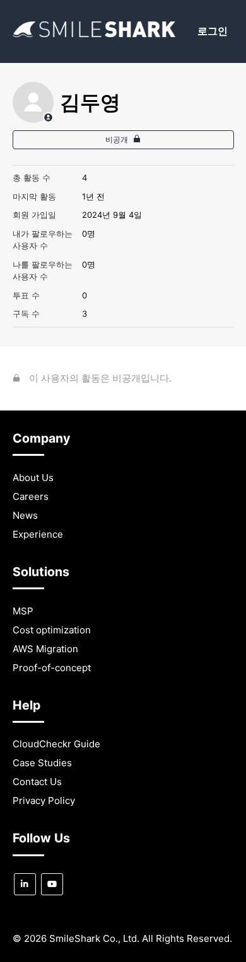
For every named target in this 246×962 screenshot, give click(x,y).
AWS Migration (45, 649)
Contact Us (37, 782)
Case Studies (42, 763)
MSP (23, 611)
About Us (33, 478)
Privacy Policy (44, 800)
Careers (31, 496)
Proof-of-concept (52, 668)
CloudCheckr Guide (56, 744)
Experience (38, 534)
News (25, 515)
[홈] (94, 34)
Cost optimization (52, 630)
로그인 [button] (212, 31)
